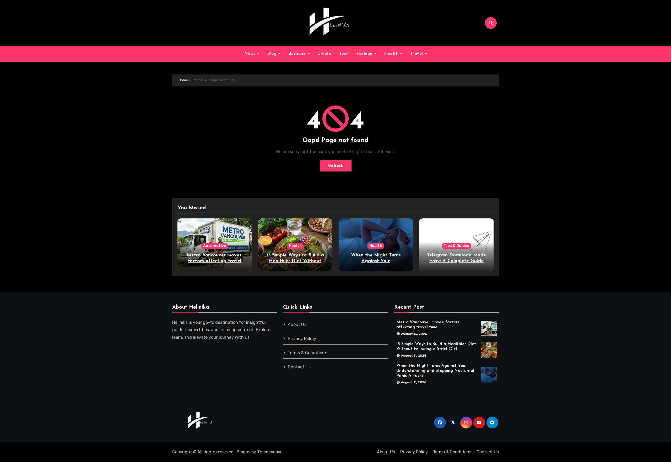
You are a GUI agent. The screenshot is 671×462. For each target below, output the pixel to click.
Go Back (335, 165)
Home (183, 80)
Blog (272, 54)
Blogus (243, 451)
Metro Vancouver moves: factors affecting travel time (214, 261)
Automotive (214, 246)
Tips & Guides (456, 246)
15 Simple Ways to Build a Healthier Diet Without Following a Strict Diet (295, 261)
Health (392, 54)
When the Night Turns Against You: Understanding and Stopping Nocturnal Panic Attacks (435, 370)
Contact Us (299, 366)
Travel (417, 54)
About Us (297, 324)
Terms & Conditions (307, 352)
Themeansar (269, 451)
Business (297, 54)
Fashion (365, 54)
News (250, 54)
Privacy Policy (302, 338)
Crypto (324, 54)
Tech (344, 54)
